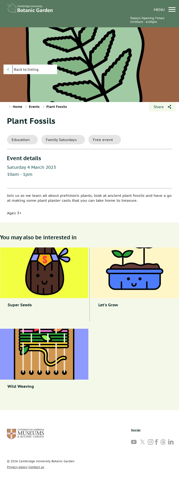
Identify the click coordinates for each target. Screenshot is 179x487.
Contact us (36, 467)
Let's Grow (108, 304)
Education (21, 139)
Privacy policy (17, 467)
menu (160, 9)
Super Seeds (20, 304)
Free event (103, 139)
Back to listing (26, 69)
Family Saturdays (61, 139)
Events (34, 107)
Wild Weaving (20, 386)
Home (17, 107)
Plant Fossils (31, 121)
